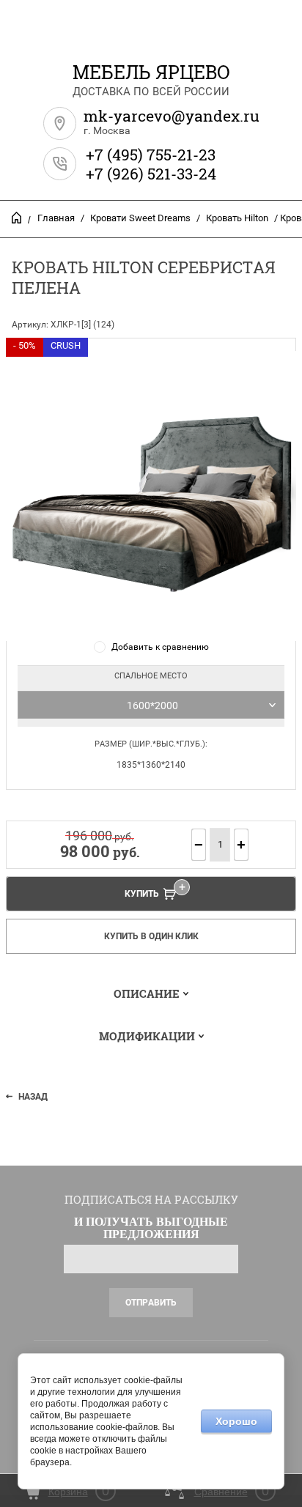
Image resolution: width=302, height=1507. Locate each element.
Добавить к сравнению (160, 647)
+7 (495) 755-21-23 (151, 154)
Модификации (147, 1036)
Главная (56, 217)
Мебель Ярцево (151, 72)
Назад (33, 1096)
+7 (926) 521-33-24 (151, 173)
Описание (147, 993)
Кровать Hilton (237, 217)
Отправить (151, 1302)
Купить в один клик (151, 936)
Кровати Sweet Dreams (140, 217)
